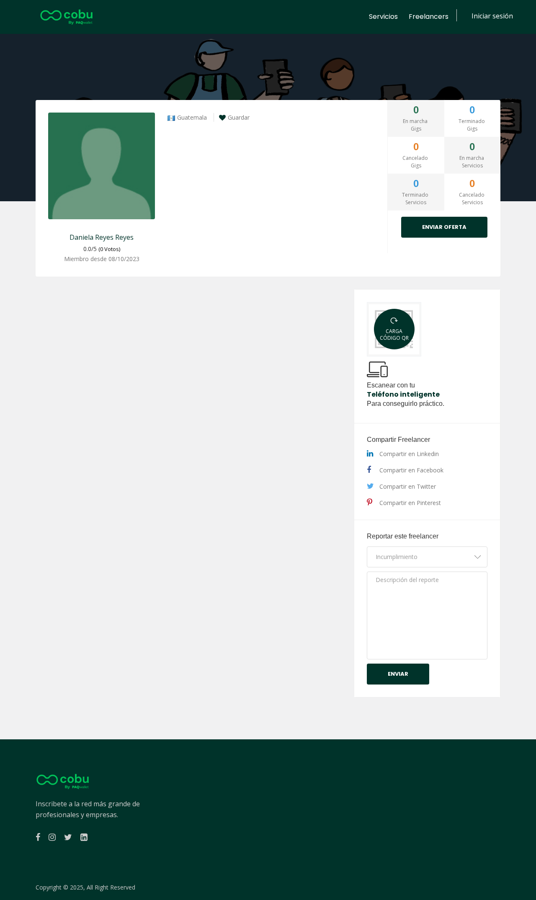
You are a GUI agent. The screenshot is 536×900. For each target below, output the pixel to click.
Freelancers (428, 16)
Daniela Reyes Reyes (102, 237)
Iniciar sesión (492, 16)
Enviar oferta (444, 227)
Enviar (398, 674)
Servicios (383, 16)
